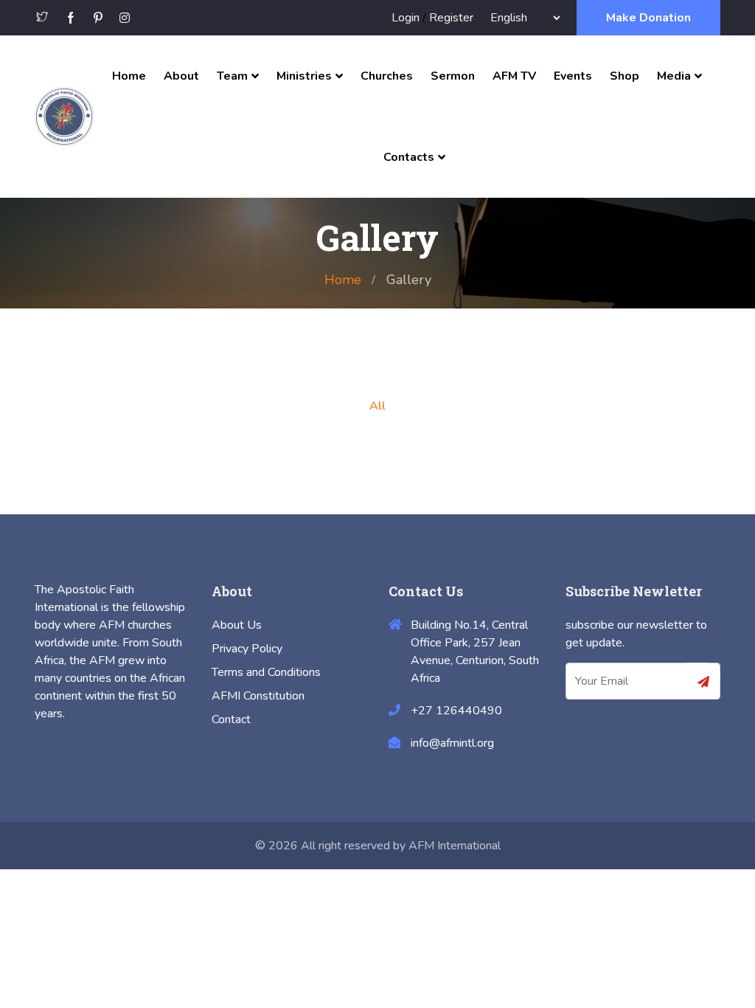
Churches (387, 76)
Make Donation (648, 18)
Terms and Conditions (266, 672)
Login (406, 18)
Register (451, 18)
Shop (624, 76)
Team (232, 76)
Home (129, 76)
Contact (231, 719)
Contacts (408, 157)
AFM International (454, 846)
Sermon (453, 76)
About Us (237, 625)
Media (674, 76)
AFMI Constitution (258, 696)
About (181, 76)
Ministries (304, 76)
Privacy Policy (247, 649)
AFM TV (514, 76)
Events (573, 76)
